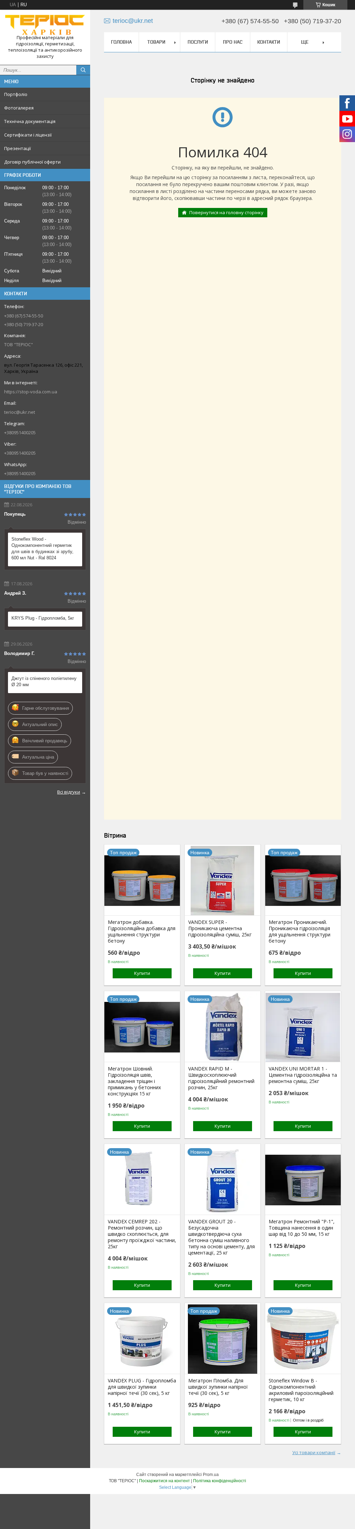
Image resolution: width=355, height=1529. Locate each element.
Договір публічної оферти (32, 162)
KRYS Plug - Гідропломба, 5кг (42, 618)
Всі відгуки (68, 792)
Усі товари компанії (313, 1452)
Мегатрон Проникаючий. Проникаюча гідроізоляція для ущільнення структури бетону (299, 931)
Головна (121, 42)
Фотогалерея (19, 108)
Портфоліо (15, 94)
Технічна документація (29, 121)
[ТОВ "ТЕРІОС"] (45, 25)
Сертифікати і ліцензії (28, 135)
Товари (156, 42)
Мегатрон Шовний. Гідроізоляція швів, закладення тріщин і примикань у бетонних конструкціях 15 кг (134, 1081)
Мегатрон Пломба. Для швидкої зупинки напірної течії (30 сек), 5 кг (218, 1387)
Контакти (268, 42)
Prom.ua (211, 1474)
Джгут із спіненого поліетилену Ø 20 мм (44, 681)
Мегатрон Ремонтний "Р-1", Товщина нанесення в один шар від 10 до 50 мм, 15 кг (302, 1227)
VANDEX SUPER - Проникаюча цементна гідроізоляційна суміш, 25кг (220, 928)
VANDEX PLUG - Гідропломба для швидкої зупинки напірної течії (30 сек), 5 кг (142, 1387)
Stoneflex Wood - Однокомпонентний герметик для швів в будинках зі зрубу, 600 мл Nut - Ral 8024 (42, 548)
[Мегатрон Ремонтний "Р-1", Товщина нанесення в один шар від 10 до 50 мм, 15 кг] (303, 1180)
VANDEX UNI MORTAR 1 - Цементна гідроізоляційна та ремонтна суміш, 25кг (303, 1075)
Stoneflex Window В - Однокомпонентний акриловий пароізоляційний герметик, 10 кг (301, 1390)
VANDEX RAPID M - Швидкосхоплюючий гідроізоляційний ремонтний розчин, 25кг (221, 1078)
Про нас (232, 42)
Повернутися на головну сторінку (226, 212)
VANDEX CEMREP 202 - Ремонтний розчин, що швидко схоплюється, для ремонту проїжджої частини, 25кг (142, 1234)
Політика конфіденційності (219, 1480)
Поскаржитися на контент (164, 1480)
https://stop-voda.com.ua (30, 391)
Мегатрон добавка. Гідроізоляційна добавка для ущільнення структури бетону (141, 931)
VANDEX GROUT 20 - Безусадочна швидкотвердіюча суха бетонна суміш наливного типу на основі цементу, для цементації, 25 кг (221, 1237)
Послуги (198, 42)
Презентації (17, 148)
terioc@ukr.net (19, 412)
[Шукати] (83, 70)
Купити (142, 973)
